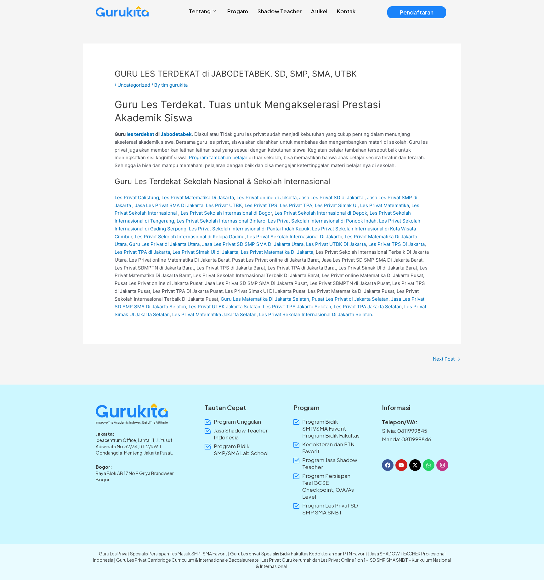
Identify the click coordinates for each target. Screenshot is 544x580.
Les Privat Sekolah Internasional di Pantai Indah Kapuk (249, 229)
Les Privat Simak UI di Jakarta (205, 252)
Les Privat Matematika (384, 205)
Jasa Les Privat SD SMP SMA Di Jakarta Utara (252, 244)
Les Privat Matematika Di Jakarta (198, 197)
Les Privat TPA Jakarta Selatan (368, 307)
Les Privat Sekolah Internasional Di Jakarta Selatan (315, 314)
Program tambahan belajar (218, 157)
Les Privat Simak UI (336, 205)
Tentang (200, 11)
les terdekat (140, 134)
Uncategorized (133, 85)
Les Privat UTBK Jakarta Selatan (224, 307)
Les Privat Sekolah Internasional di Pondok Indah (322, 221)
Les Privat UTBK (224, 205)
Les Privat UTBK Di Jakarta (336, 244)
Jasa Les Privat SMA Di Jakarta (169, 205)
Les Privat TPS (261, 205)
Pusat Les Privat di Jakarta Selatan (350, 299)
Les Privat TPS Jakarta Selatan (297, 307)
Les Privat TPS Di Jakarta (396, 244)
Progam (237, 11)
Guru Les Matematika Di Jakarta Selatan (265, 299)
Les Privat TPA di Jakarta (142, 252)
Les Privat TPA (296, 205)
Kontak (346, 11)
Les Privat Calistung (137, 197)
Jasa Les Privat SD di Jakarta (331, 197)
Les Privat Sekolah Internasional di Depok (321, 213)
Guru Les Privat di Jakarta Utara (164, 244)
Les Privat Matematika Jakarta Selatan (214, 314)
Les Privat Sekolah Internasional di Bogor (226, 213)
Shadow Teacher (280, 11)
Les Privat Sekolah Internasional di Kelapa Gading (190, 237)
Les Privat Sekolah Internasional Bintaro (221, 221)
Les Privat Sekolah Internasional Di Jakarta (294, 237)
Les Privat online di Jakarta (266, 197)
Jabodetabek (176, 134)
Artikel (319, 11)
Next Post (446, 359)
